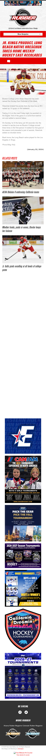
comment (8, 61)
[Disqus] (23, 314)
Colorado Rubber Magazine (32, 726)
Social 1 (26, 712)
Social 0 (20, 712)
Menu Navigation (23, 34)
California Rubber (23, 17)
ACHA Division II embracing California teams (20, 192)
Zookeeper (21, 748)
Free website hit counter (23, 755)
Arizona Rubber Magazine (13, 726)
